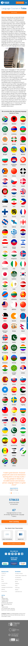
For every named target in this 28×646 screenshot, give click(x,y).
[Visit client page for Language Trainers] (14, 634)
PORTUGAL (17, 587)
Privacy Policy (4, 591)
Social (2, 581)
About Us (3, 575)
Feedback (3, 585)
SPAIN (16, 585)
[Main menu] (26, 2)
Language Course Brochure (7, 587)
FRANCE (16, 589)
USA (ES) (20, 573)
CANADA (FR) (23, 575)
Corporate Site (4, 583)
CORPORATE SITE (18, 591)
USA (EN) (17, 573)
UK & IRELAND (18, 577)
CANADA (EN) (17, 575)
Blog (2, 579)
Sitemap (3, 589)
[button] (11, 493)
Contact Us (3, 573)
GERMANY (17, 583)
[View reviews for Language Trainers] (14, 640)
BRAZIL (16, 581)
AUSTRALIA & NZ (18, 579)
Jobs (2, 577)
